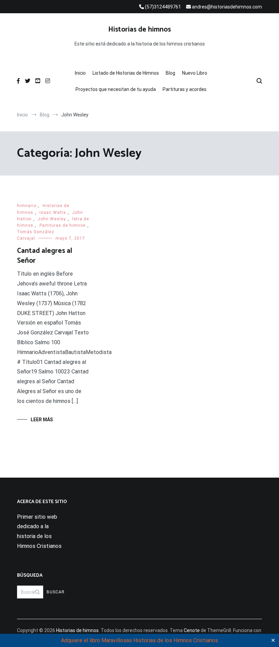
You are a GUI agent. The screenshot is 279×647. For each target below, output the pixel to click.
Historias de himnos (139, 29)
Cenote (192, 630)
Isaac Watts (52, 212)
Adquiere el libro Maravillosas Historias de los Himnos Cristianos (139, 640)
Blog (170, 73)
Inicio (80, 73)
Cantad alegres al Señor (44, 255)
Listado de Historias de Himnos (126, 73)
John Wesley (52, 219)
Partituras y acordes (185, 89)
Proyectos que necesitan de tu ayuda (116, 89)
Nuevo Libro (194, 73)
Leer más (42, 419)
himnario (26, 205)
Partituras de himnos (62, 225)
